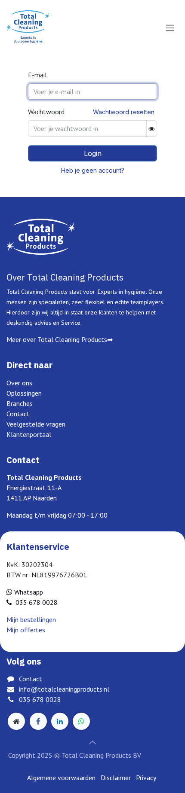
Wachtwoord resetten (123, 112)
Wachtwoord (46, 111)
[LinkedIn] (59, 721)
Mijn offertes (25, 629)
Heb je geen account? (92, 170)
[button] (92, 742)
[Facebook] (38, 721)
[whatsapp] (81, 721)
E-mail (37, 74)
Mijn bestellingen (31, 619)
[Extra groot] (16, 721)
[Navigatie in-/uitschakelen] (170, 27)
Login (93, 153)
